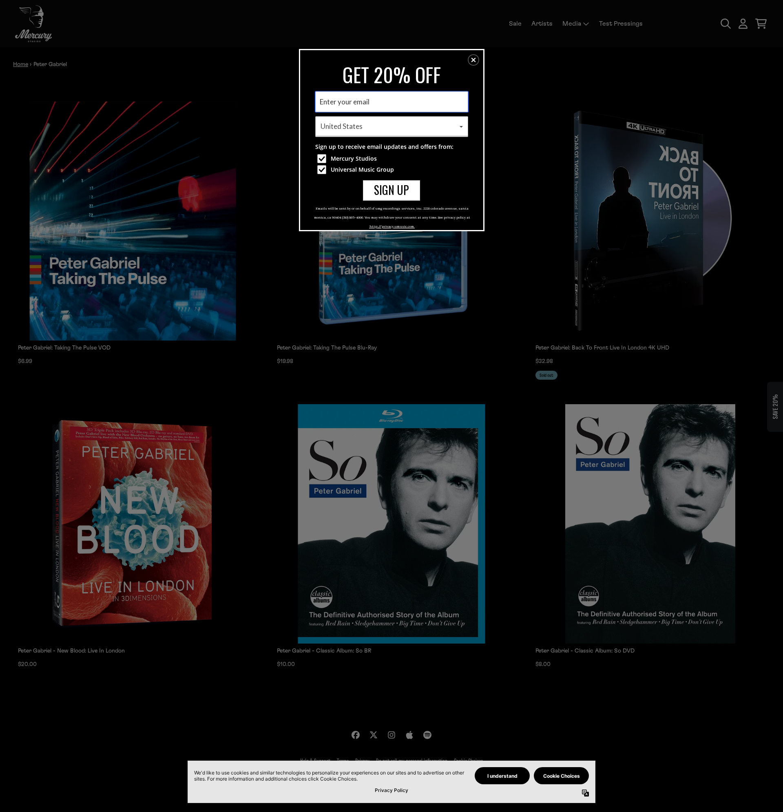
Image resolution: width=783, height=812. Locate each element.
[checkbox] (392, 158)
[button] (473, 60)
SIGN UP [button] (391, 189)
